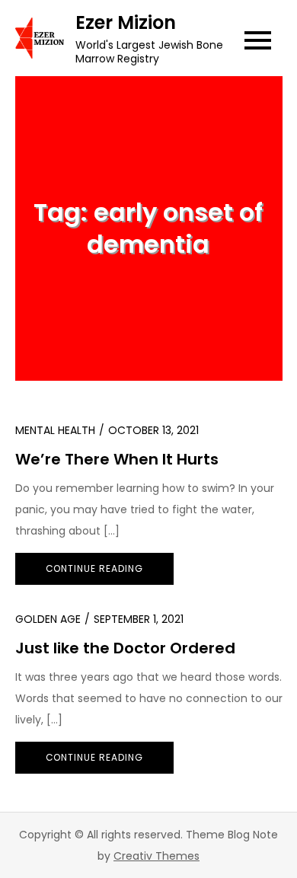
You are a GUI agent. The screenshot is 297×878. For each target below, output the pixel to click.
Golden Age (48, 619)
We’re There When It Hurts (117, 459)
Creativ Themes (156, 856)
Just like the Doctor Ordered (125, 648)
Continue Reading (94, 568)
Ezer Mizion (125, 22)
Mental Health (55, 430)
